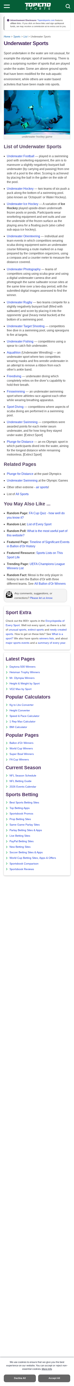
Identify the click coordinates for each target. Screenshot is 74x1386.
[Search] (68, 6)
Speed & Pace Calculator (24, 716)
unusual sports (17, 629)
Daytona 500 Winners (22, 666)
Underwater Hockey (20, 188)
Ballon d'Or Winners (21, 743)
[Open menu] (7, 6)
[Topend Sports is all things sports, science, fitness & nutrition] (38, 6)
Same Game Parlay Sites (24, 824)
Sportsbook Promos (21, 813)
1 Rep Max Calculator (22, 721)
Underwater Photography (24, 269)
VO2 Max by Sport (20, 689)
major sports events (17, 642)
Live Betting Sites (19, 835)
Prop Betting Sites (20, 819)
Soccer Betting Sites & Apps (26, 852)
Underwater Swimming (22, 422)
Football (28, 156)
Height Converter (19, 710)
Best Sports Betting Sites (24, 802)
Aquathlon (14, 352)
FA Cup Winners (19, 759)
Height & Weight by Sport (24, 683)
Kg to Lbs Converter (21, 705)
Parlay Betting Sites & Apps (25, 830)
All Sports (22, 494)
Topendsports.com (46, 20)
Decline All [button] (20, 1378)
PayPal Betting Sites (21, 841)
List (26, 36)
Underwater (15, 156)
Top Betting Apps (19, 808)
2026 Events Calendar (22, 786)
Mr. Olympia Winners (22, 678)
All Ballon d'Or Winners (50, 583)
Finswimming (16, 391)
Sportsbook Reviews (21, 869)
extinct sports (36, 629)
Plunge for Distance (20, 441)
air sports (42, 487)
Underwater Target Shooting (26, 326)
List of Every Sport (39, 524)
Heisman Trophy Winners (24, 672)
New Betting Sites (20, 846)
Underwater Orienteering (23, 236)
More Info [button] (47, 1368)
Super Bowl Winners (21, 754)
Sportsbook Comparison (24, 863)
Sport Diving (15, 406)
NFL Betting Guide (20, 781)
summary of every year (51, 642)
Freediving (14, 376)
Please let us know (41, 597)
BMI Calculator (18, 727)
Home (7, 36)
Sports (16, 36)
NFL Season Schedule (22, 775)
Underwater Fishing (20, 341)
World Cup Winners (21, 748)
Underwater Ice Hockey (22, 204)
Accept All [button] (54, 1378)
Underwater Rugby (19, 302)
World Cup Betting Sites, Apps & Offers (32, 858)
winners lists (46, 638)
